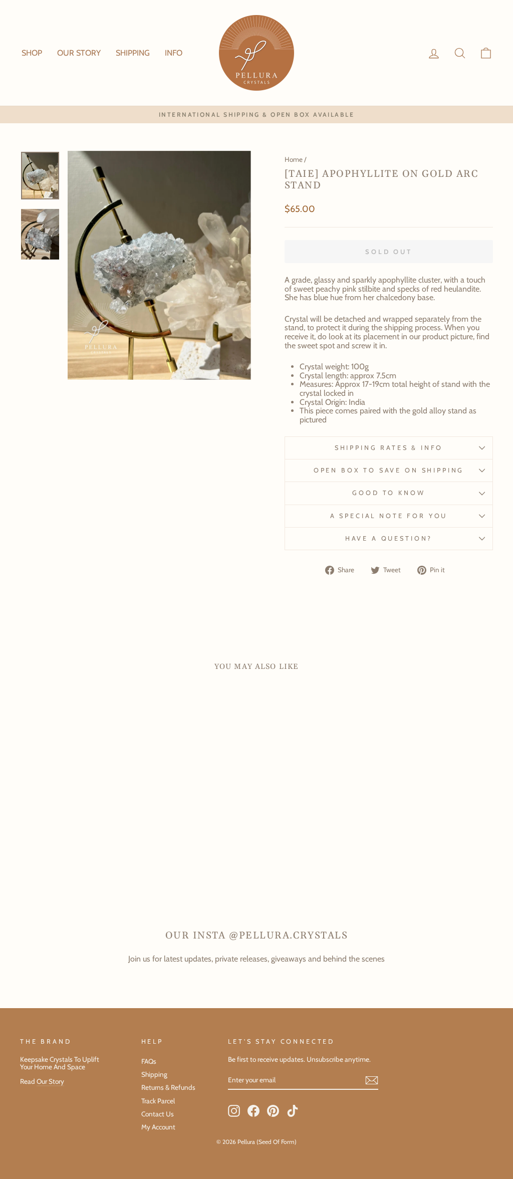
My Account (158, 1127)
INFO (173, 53)
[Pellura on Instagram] (234, 1111)
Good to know (388, 493)
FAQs (148, 1061)
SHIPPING (133, 53)
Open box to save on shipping (389, 470)
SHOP (32, 53)
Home (294, 159)
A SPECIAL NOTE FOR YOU (388, 516)
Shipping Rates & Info (389, 447)
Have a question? (388, 538)
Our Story (50, 1081)
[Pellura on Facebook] (253, 1111)
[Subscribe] (371, 1080)
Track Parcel (158, 1101)
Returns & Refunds (168, 1087)
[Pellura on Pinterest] (273, 1111)
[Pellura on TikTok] (293, 1111)
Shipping (154, 1074)
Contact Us (157, 1114)
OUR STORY (79, 53)
